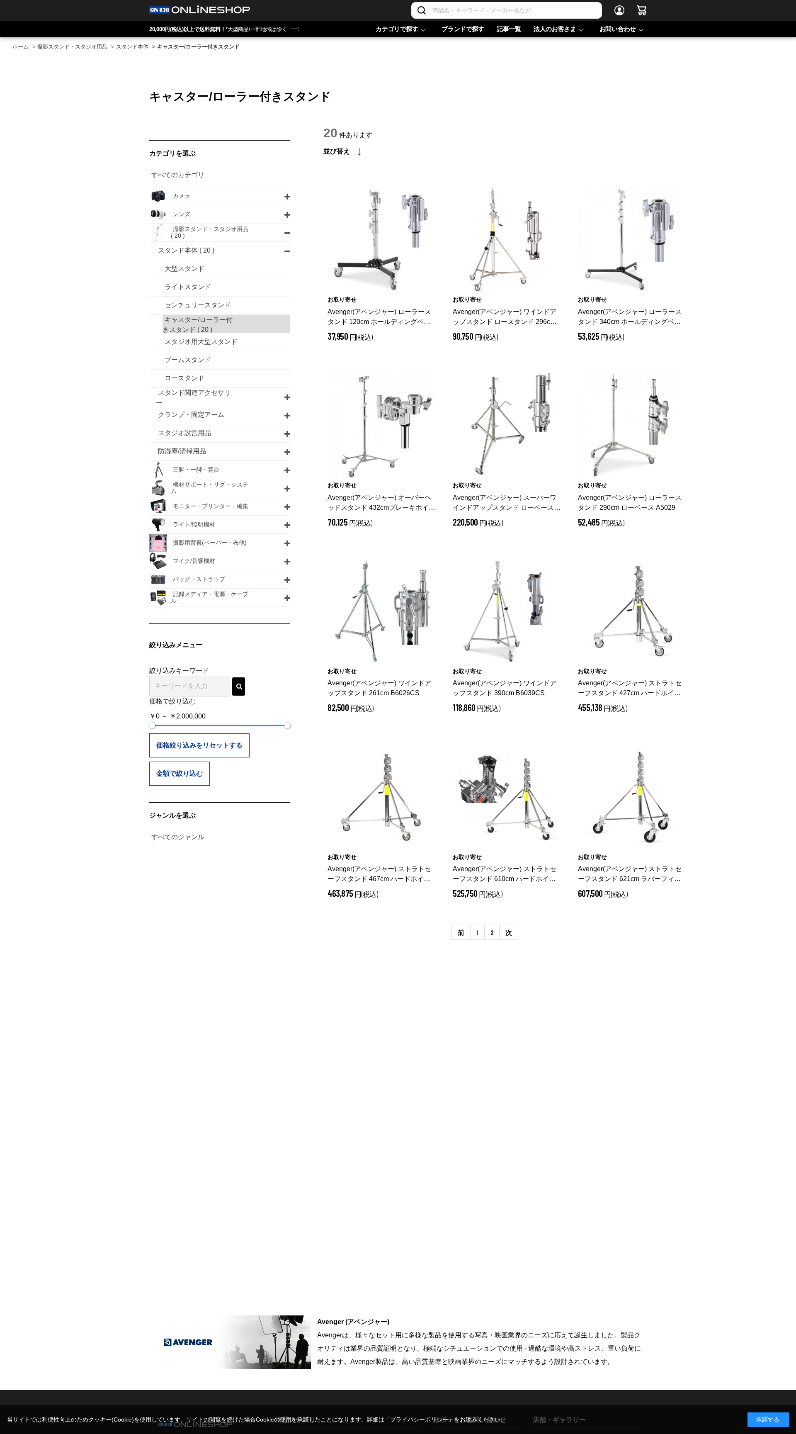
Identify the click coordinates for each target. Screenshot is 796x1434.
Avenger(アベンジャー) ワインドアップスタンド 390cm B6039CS (504, 687)
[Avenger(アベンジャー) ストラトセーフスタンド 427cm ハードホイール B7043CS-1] (632, 611)
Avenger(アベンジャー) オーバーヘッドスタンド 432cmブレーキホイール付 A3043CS (381, 503)
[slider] (152, 725)
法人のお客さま (555, 28)
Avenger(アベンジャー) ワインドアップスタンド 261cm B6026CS (379, 687)
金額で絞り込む (179, 773)
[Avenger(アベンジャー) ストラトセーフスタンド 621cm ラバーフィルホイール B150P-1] (632, 797)
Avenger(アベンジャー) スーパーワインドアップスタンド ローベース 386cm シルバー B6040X (504, 503)
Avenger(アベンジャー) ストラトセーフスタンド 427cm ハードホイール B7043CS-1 (630, 688)
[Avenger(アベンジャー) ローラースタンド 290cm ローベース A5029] (632, 425)
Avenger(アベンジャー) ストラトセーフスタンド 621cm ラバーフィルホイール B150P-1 (630, 874)
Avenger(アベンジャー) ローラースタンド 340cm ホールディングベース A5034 (630, 317)
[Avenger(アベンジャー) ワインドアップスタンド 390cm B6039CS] (507, 611)
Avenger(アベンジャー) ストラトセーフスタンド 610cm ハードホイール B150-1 (504, 874)
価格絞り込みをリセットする (199, 745)
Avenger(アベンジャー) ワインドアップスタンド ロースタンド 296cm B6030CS (504, 317)
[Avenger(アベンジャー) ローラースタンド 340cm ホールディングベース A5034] (632, 239)
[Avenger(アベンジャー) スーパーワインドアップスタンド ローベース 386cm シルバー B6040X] (507, 425)
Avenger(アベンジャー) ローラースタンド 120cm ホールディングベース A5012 (379, 317)
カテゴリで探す (397, 28)
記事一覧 (509, 28)
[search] (238, 686)
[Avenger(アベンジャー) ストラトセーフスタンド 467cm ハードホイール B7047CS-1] (382, 797)
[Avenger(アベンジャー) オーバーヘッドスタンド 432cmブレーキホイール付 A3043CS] (382, 425)
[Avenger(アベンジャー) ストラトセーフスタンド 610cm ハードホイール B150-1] (507, 797)
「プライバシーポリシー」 (419, 1419)
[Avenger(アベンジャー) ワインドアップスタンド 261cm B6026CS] (382, 611)
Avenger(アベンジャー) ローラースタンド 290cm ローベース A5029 (630, 502)
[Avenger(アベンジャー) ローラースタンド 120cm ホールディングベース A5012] (382, 239)
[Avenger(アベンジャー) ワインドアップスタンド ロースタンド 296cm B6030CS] (507, 239)
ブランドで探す (463, 28)
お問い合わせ (617, 28)
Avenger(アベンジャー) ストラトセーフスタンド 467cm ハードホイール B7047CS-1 (379, 874)
